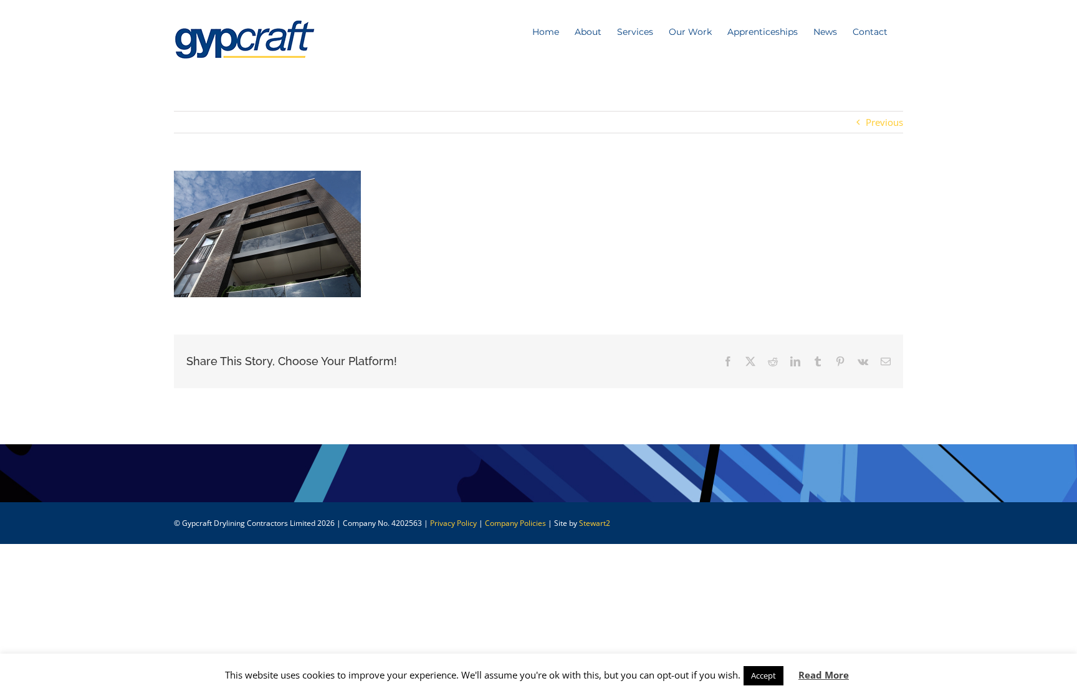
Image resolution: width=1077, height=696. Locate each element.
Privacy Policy (453, 523)
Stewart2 (594, 523)
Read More (823, 675)
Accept (763, 675)
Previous (884, 122)
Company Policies (515, 523)
